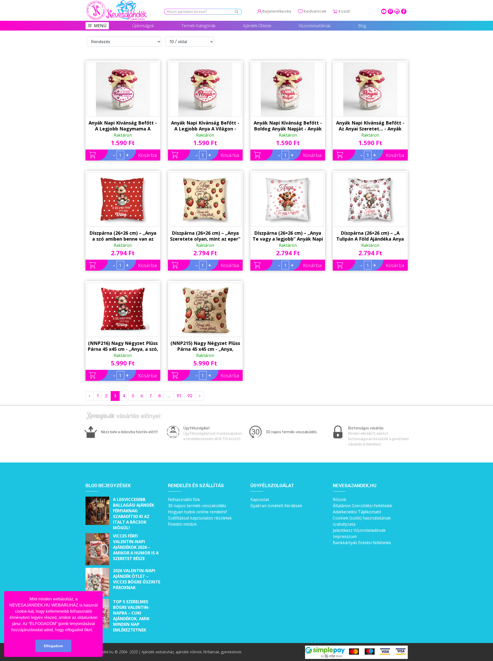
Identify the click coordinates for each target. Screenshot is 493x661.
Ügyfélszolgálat (272, 485)
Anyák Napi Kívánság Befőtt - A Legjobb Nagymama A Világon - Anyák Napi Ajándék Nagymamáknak (123, 126)
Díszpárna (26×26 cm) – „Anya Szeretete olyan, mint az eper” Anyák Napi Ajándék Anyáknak (205, 236)
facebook (403, 11)
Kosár (344, 11)
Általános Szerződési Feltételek (362, 505)
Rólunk (339, 499)
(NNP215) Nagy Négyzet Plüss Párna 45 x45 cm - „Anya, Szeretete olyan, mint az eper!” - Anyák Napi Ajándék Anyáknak (205, 346)
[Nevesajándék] (117, 2)
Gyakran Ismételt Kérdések (276, 505)
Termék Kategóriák (198, 26)
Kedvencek (315, 11)
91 (179, 395)
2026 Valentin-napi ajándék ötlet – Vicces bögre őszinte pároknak (136, 579)
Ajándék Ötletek (257, 26)
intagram (397, 11)
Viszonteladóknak (314, 26)
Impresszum (345, 536)
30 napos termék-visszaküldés (197, 505)
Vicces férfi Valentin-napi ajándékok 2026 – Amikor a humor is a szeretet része (136, 547)
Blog (362, 26)
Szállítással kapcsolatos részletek (200, 518)
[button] (95, 630)
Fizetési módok (182, 524)
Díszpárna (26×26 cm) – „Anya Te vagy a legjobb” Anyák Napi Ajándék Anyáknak (288, 236)
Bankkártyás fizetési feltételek (362, 542)
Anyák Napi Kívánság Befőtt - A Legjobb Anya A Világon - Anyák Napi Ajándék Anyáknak (205, 126)
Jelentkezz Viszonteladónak (359, 530)
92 (190, 395)
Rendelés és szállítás (196, 485)
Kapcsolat (259, 499)
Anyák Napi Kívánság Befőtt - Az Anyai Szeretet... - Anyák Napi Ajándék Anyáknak (370, 126)
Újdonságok (143, 26)
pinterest (390, 11)
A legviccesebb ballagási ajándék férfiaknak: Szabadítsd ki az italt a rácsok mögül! (133, 514)
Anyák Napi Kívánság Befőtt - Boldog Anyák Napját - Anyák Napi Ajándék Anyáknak (288, 126)
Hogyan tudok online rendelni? (197, 512)
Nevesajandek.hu (354, 485)
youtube (383, 11)
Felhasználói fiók (184, 499)
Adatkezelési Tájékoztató (357, 512)
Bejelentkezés (276, 11)
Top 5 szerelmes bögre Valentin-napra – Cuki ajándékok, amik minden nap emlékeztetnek (131, 616)
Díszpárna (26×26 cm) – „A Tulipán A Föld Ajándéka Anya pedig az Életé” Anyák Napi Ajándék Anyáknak (370, 236)
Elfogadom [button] (53, 646)
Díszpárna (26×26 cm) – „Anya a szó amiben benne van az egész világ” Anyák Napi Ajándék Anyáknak (122, 236)
